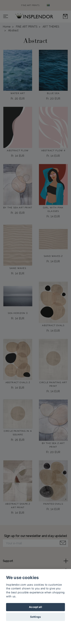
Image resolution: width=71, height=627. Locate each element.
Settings (35, 616)
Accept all (35, 606)
